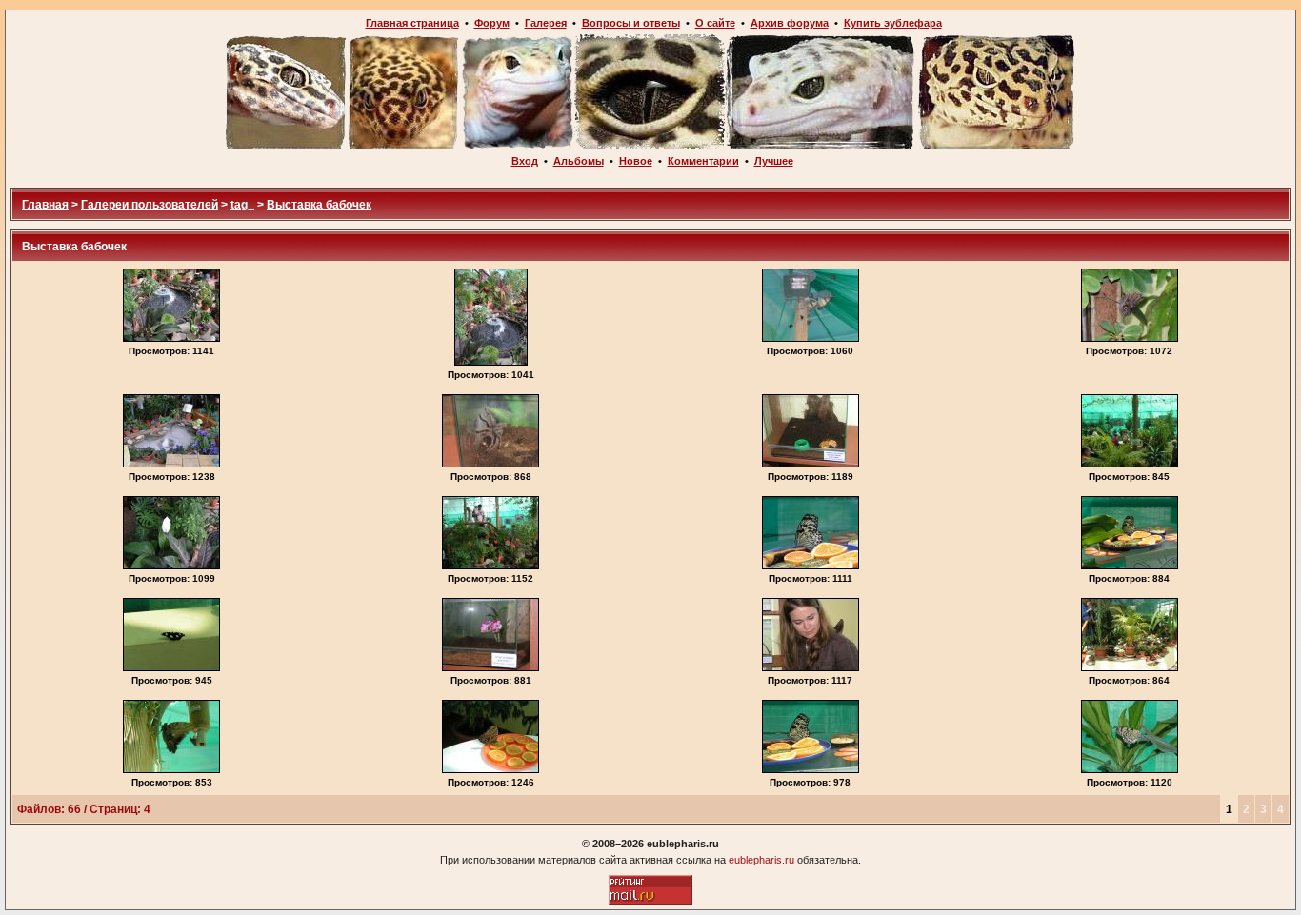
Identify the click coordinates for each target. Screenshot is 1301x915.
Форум (492, 23)
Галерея (546, 23)
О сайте (715, 23)
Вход (524, 161)
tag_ (242, 204)
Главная (45, 204)
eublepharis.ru (761, 859)
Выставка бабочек (319, 204)
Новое (635, 161)
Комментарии (703, 161)
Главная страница (412, 23)
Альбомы (578, 161)
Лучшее (773, 161)
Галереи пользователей (149, 204)
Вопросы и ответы (631, 23)
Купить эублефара (893, 23)
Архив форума (790, 23)
